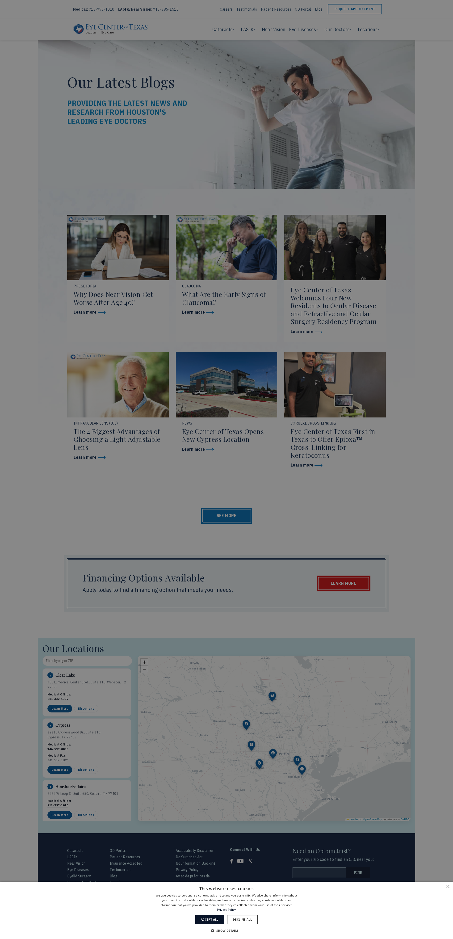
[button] (226, 930)
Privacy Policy (226, 910)
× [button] (447, 886)
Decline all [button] (242, 920)
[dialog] (226, 910)
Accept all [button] (209, 920)
